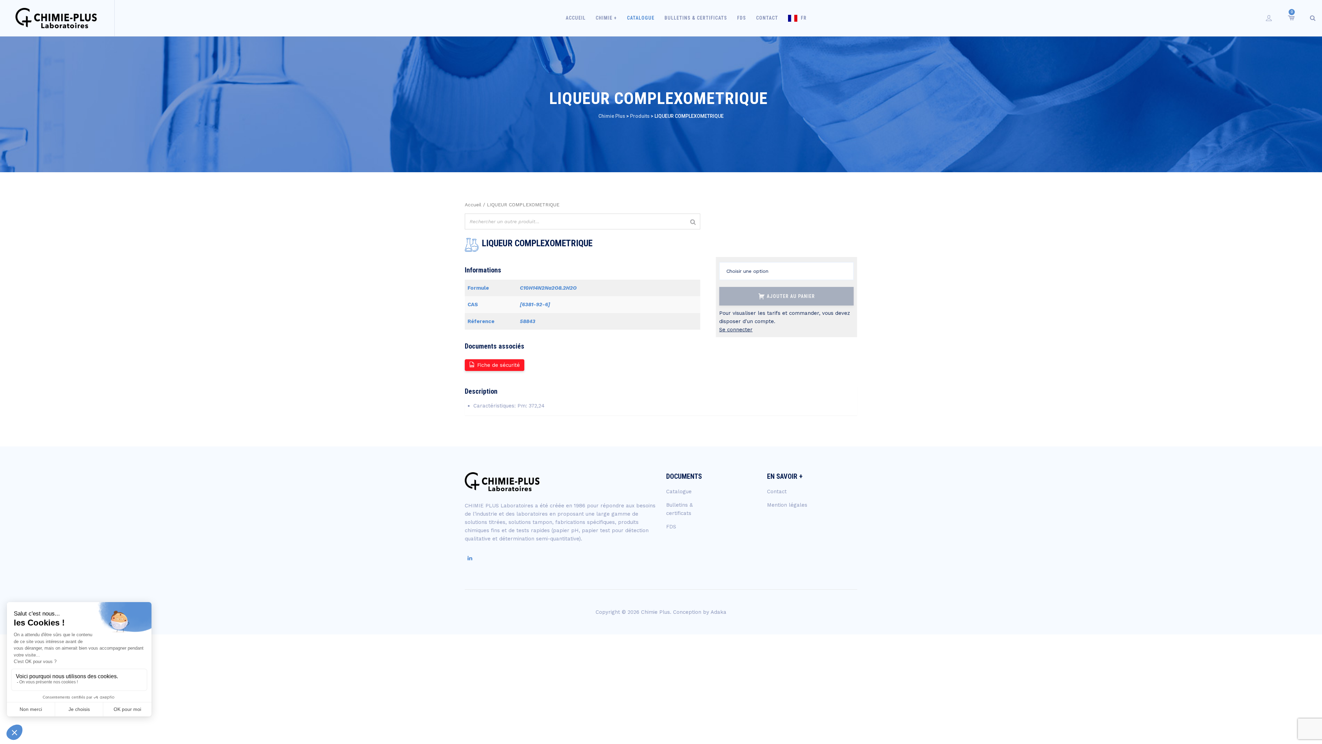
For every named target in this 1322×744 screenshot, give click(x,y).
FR (804, 18)
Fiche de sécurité (498, 365)
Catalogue (640, 18)
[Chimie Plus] (56, 18)
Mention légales (787, 505)
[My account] (1269, 17)
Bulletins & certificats (695, 18)
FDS (741, 18)
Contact (767, 18)
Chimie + (606, 18)
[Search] (1313, 17)
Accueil (576, 18)
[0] (1291, 17)
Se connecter (736, 330)
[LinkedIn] (470, 558)
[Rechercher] (693, 222)
